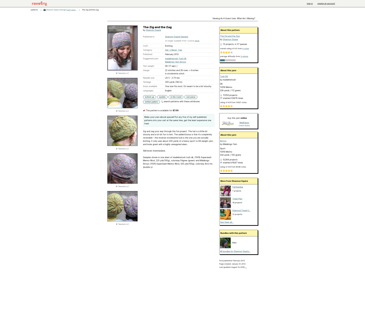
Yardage (147, 82)
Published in (148, 36)
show (197, 41)
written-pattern (151, 102)
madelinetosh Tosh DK (175, 58)
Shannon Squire (153, 30)
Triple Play (237, 199)
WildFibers (244, 122)
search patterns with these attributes (181, 101)
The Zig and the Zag (230, 36)
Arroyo (223, 141)
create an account (326, 3)
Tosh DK (224, 76)
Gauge (146, 70)
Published (147, 54)
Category (147, 50)
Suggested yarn (150, 58)
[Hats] (225, 247)
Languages (148, 90)
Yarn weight (148, 66)
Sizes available (150, 86)
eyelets (162, 97)
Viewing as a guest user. (233, 18)
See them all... (227, 222)
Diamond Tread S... (241, 210)
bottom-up (149, 97)
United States (244, 125)
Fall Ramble (237, 187)
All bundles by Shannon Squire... (235, 251)
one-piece (190, 97)
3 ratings (244, 56)
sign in (310, 3)
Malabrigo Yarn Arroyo (175, 62)
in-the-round (176, 97)
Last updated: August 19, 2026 (233, 267)
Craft (145, 46)
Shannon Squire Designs (61, 10)
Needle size (148, 78)
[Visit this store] (228, 123)
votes (245, 48)
